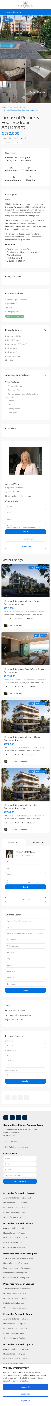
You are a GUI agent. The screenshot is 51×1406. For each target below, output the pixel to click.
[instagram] (26, 1097)
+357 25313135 (14, 492)
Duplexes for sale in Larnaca (15, 1298)
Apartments (13, 107)
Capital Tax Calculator (14, 1020)
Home (3, 107)
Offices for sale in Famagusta (16, 1277)
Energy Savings (13, 276)
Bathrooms (11, 984)
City (8, 959)
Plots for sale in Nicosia (13, 1242)
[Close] (48, 1365)
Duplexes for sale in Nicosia (15, 1238)
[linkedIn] (14, 1097)
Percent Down (11, 1051)
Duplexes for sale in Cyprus (15, 1358)
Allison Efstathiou (15, 484)
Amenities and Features (17, 375)
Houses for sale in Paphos (14, 1323)
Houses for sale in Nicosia (14, 1233)
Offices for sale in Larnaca (14, 1308)
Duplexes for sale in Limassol (15, 1207)
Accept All (25, 1387)
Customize (25, 1394)
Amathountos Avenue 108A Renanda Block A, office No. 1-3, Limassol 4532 (20, 1133)
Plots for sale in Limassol (14, 1212)
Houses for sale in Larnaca (14, 1293)
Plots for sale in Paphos (13, 1333)
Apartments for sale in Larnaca (16, 1288)
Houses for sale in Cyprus (14, 1354)
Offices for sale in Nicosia (14, 1247)
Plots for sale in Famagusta (15, 1273)
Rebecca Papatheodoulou (19, 761)
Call (26, 539)
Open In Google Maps (14, 316)
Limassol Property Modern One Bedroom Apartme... (21, 603)
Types (9, 927)
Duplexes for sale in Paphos (15, 1328)
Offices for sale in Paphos (14, 1338)
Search (25, 990)
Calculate (25, 1081)
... (43, 615)
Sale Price (9, 1041)
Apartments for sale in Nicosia (16, 1228)
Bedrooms (11, 940)
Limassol (23, 107)
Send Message (19, 1181)
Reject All (25, 1400)
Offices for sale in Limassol (14, 1217)
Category (10, 965)
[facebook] (7, 1097)
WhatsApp (26, 547)
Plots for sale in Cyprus (13, 1363)
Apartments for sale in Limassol (17, 1198)
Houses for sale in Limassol (15, 1203)
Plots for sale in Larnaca (13, 1303)
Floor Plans (10, 428)
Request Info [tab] (13, 842)
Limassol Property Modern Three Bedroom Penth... (22, 739)
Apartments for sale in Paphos (16, 1319)
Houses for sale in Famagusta (16, 1263)
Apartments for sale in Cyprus (16, 1349)
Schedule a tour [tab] (37, 842)
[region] (25, 1385)
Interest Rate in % (12, 1070)
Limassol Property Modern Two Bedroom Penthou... (21, 807)
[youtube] (20, 1097)
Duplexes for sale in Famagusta (17, 1268)
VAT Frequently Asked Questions (18, 1015)
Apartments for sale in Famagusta (18, 1258)
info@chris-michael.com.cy (20, 496)
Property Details (13, 330)
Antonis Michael (15, 625)
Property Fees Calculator (15, 1010)
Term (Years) (10, 1060)
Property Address (14, 293)
